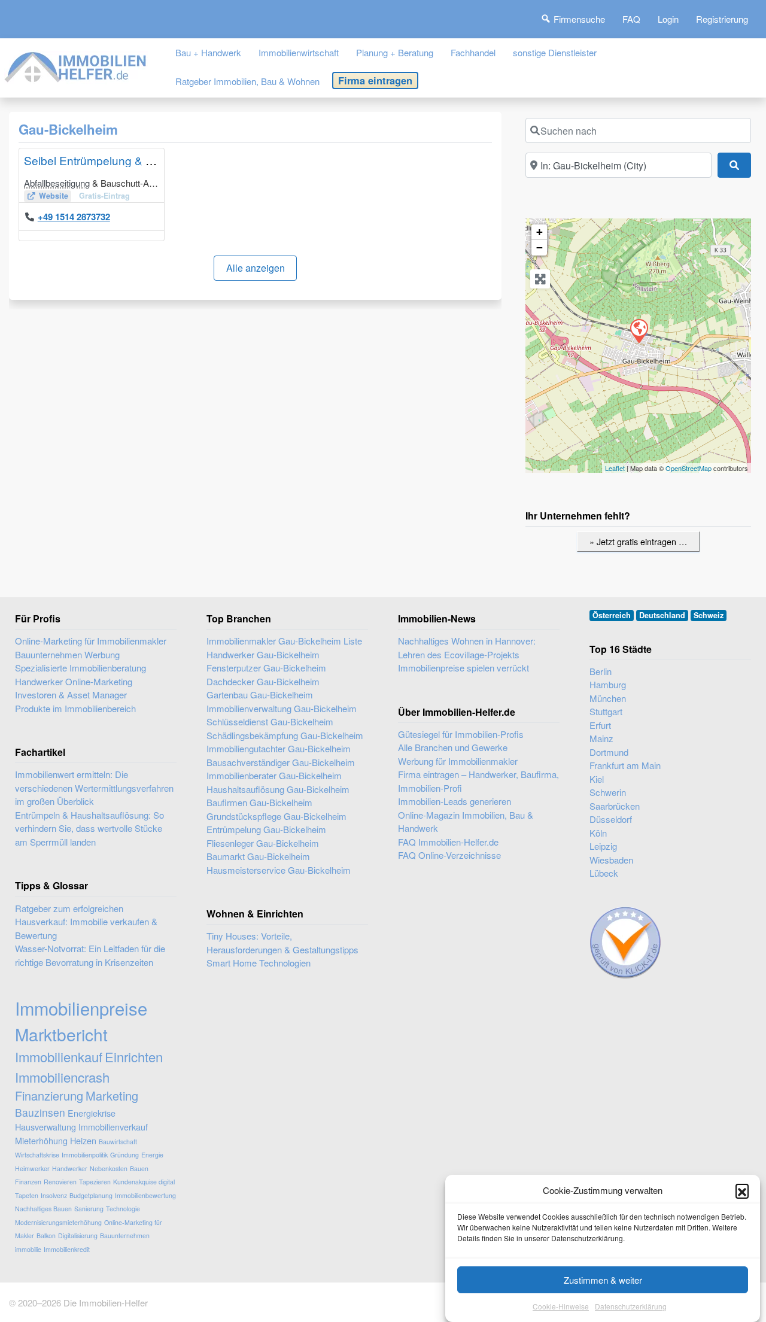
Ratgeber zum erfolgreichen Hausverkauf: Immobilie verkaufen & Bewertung (86, 921)
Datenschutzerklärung (631, 1307)
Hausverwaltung (45, 1126)
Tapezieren (95, 1181)
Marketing (112, 1095)
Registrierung (722, 19)
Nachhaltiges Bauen (43, 1208)
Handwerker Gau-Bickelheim (263, 654)
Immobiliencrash (62, 1077)
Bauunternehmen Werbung (67, 654)
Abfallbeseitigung (57, 183)
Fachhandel (473, 52)
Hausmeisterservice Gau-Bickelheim (278, 870)
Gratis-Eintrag (104, 195)
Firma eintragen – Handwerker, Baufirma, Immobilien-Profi (478, 781)
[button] (742, 1190)
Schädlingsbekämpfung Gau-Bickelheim (284, 735)
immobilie (28, 1249)
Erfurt (600, 725)
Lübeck (603, 873)
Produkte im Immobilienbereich (75, 708)
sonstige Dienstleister (555, 52)
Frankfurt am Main (625, 765)
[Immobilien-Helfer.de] (76, 65)
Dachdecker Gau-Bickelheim (263, 681)
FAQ (631, 19)
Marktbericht (61, 1034)
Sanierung (89, 1208)
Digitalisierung (78, 1235)
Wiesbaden (611, 859)
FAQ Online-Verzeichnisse (449, 855)
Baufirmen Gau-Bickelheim (259, 802)
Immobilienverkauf (113, 1126)
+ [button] (539, 232)
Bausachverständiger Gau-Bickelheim (280, 762)
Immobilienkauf (58, 1056)
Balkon (46, 1235)
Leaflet (615, 468)
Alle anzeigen (255, 268)
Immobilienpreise (81, 1007)
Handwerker (69, 1168)
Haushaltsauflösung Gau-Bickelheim (277, 789)
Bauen (139, 1168)
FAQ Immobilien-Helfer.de (448, 841)
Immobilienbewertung (145, 1195)
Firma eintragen (375, 80)
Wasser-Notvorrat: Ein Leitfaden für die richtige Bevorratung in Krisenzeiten (90, 955)
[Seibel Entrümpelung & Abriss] (638, 330)
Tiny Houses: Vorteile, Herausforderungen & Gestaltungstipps (282, 942)
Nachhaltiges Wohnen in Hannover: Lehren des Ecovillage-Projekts (467, 647)
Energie (152, 1154)
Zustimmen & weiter (603, 1280)
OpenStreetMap (688, 468)
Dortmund (608, 752)
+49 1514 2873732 (74, 216)
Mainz (601, 738)
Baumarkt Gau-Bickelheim (258, 856)
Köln (598, 832)
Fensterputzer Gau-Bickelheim (266, 667)
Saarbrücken (614, 806)
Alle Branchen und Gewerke (452, 747)
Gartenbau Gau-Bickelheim (259, 694)
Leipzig (603, 846)
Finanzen (28, 1181)
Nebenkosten (108, 1168)
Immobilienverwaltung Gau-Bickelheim (281, 708)
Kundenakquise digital (144, 1181)
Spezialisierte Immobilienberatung (80, 667)
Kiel (596, 779)
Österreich (611, 615)
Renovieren (60, 1181)
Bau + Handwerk (208, 52)
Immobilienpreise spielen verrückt (463, 667)
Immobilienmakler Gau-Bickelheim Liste (284, 640)
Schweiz (709, 615)
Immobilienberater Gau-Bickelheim (274, 775)
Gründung (124, 1154)
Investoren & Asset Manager (71, 694)
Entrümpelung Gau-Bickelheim (266, 829)
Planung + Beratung (394, 52)
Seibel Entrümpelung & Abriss (101, 160)
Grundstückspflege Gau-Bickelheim (276, 816)
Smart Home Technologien (258, 962)
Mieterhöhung (41, 1140)
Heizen (83, 1140)
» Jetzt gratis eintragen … (638, 541)
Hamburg (607, 684)
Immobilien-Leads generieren (454, 801)
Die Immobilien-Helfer (105, 1302)
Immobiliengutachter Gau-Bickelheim (278, 748)
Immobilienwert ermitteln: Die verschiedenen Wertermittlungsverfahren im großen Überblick (94, 787)
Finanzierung (49, 1095)
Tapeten (26, 1195)
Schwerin (607, 792)
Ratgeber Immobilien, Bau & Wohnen (247, 81)
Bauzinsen (40, 1112)
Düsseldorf (610, 819)
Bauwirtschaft (118, 1141)
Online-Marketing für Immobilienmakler (90, 640)
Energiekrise (91, 1113)
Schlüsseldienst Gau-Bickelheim (269, 721)
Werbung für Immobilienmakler (458, 761)
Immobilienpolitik (85, 1154)
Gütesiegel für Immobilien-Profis (461, 734)
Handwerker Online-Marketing (73, 681)
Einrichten (134, 1056)
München (607, 698)
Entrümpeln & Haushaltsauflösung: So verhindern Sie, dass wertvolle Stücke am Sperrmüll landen (89, 828)
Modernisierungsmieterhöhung (58, 1222)
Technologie (123, 1208)
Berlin (600, 671)
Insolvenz (54, 1195)
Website (53, 195)
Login (668, 19)
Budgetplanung (91, 1195)
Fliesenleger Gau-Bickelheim (262, 843)
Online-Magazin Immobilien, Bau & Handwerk (465, 822)
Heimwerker (32, 1168)
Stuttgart (605, 711)
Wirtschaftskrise (37, 1154)
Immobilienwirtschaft (299, 52)
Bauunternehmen (125, 1235)
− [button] (539, 247)
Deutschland (662, 615)
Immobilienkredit (67, 1249)
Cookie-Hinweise (561, 1307)
